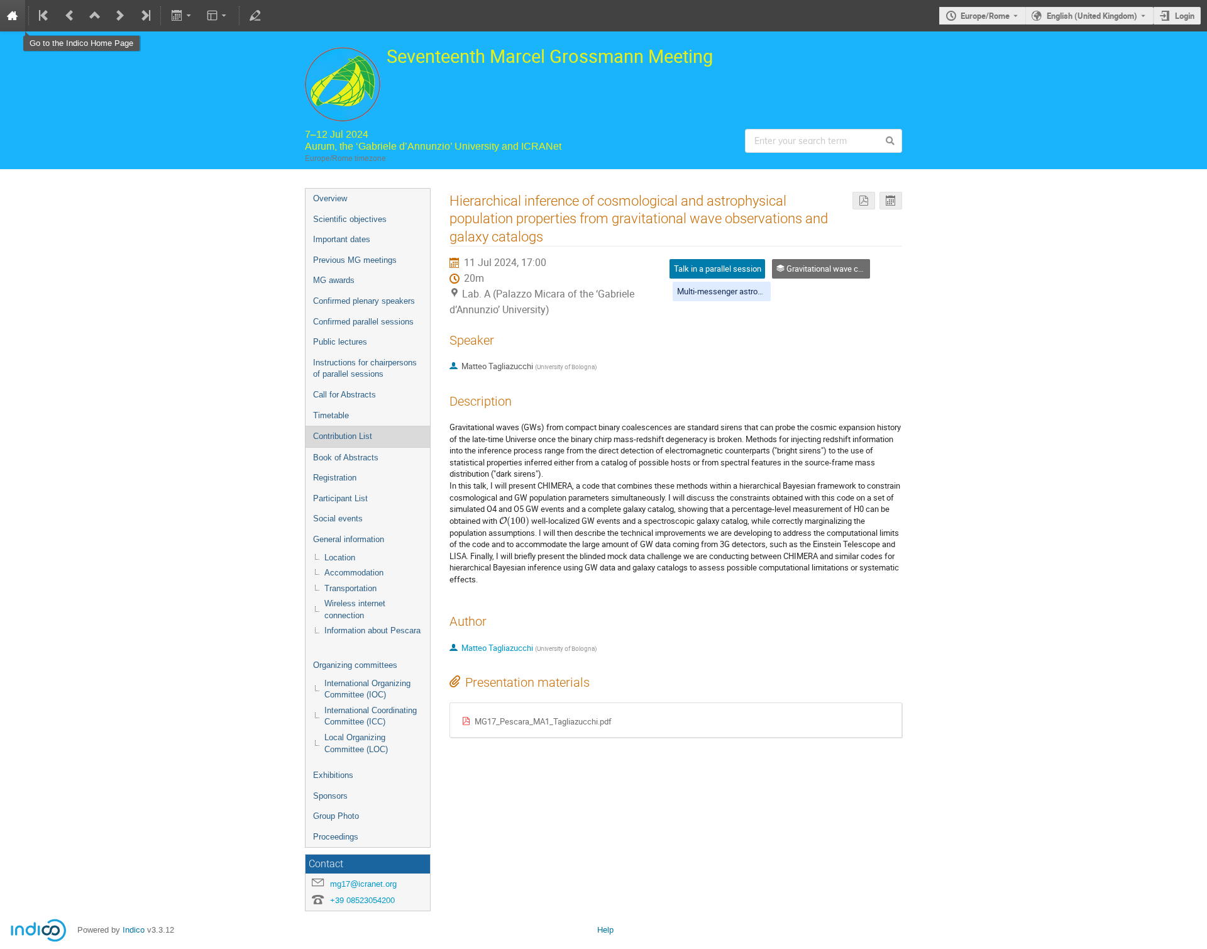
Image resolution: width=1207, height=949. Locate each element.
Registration (334, 477)
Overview (330, 198)
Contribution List (342, 436)
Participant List (340, 498)
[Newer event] (120, 15)
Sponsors (330, 796)
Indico (134, 929)
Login (1184, 15)
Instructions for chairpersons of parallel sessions (365, 368)
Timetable (331, 415)
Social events (338, 518)
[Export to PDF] (863, 201)
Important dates (341, 239)
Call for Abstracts (344, 394)
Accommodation (353, 572)
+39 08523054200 (362, 900)
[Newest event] (144, 15)
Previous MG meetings (355, 260)
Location (339, 557)
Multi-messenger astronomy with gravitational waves (770, 291)
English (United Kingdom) (1092, 15)
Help (605, 929)
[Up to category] (94, 15)
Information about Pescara (372, 630)
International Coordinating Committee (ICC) (370, 716)
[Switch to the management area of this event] (255, 15)
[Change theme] (218, 15)
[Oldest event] (44, 15)
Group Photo (336, 816)
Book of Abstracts (345, 457)
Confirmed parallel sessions (363, 321)
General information (348, 539)
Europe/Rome (985, 15)
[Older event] (69, 15)
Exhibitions (333, 775)
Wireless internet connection (354, 609)
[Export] (182, 15)
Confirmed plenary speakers (364, 301)
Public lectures (340, 342)
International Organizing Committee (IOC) (367, 689)
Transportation (350, 588)
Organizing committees (355, 665)
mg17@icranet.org (363, 884)
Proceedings (335, 836)
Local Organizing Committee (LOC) (356, 743)
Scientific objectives (350, 219)
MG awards (334, 280)
